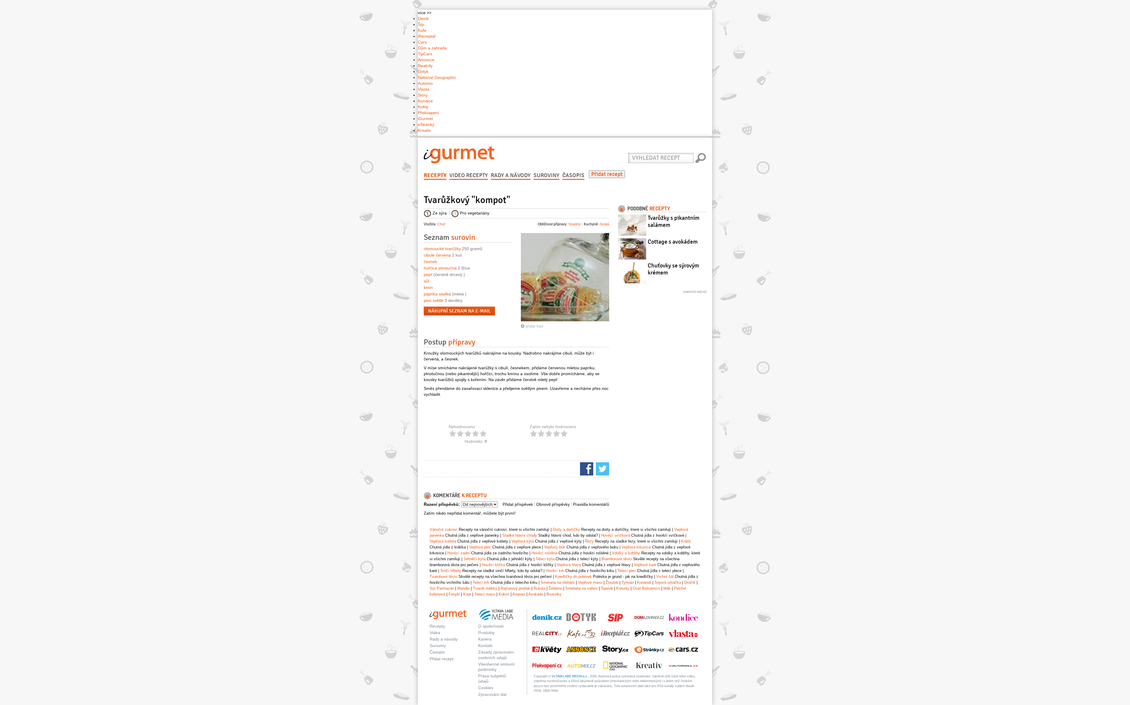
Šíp (421, 24)
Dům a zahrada (432, 48)
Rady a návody (511, 175)
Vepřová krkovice (636, 547)
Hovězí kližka (493, 565)
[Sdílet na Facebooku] (586, 468)
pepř (428, 274)
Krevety (622, 588)
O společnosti (490, 626)
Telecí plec (626, 570)
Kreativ (424, 130)
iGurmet (425, 118)
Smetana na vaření (581, 588)
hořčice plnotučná (440, 268)
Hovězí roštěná (544, 553)
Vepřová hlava (569, 565)
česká (604, 224)
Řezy (589, 541)
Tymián (628, 582)
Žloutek (612, 582)
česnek (430, 261)
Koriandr (644, 582)
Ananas (518, 594)
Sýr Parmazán (442, 588)
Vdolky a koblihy (626, 553)
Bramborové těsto (616, 559)
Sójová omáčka (667, 582)
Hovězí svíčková (615, 535)
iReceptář (427, 36)
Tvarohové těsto (443, 576)
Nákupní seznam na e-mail (459, 311)
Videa (435, 632)
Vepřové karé (645, 565)
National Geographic (437, 77)
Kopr (467, 594)
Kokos (503, 594)
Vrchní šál (665, 576)
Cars (422, 42)
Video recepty (468, 175)
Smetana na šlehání (558, 582)
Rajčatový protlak (515, 588)
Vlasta (423, 89)
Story (423, 95)
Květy (423, 106)
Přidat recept (607, 174)
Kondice (425, 101)
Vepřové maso (590, 582)
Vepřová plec (480, 547)
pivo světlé (433, 300)
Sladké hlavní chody (519, 535)
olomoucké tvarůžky (442, 248)
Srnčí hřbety (450, 570)
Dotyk (423, 71)
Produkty (486, 632)
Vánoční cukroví (444, 529)
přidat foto (533, 326)
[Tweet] (601, 468)
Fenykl (454, 594)
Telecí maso (484, 594)
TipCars (425, 53)
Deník (423, 18)
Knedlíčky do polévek (573, 576)
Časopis (573, 175)
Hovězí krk (555, 570)
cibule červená (437, 255)
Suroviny (546, 175)
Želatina (555, 588)
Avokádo (535, 594)
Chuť (441, 224)
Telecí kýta (545, 559)
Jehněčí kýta (474, 559)
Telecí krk (481, 582)
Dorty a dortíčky (566, 529)
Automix (425, 83)
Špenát (607, 588)
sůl (426, 281)
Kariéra (485, 639)
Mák (667, 588)
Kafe (422, 30)
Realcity (425, 65)
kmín (428, 287)
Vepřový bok (554, 547)
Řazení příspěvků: (442, 504)
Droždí (689, 582)
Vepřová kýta (522, 541)
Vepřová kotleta (443, 541)
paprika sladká (437, 294)
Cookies (485, 687)
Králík (686, 541)
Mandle (463, 588)
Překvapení (428, 112)
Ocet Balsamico (646, 588)
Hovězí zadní (458, 553)
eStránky (426, 124)
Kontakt (485, 645)
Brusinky (553, 594)
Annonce (426, 59)
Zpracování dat (492, 694)
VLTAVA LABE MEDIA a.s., (570, 676)
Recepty (435, 175)
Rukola (539, 588)
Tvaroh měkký (485, 588)
